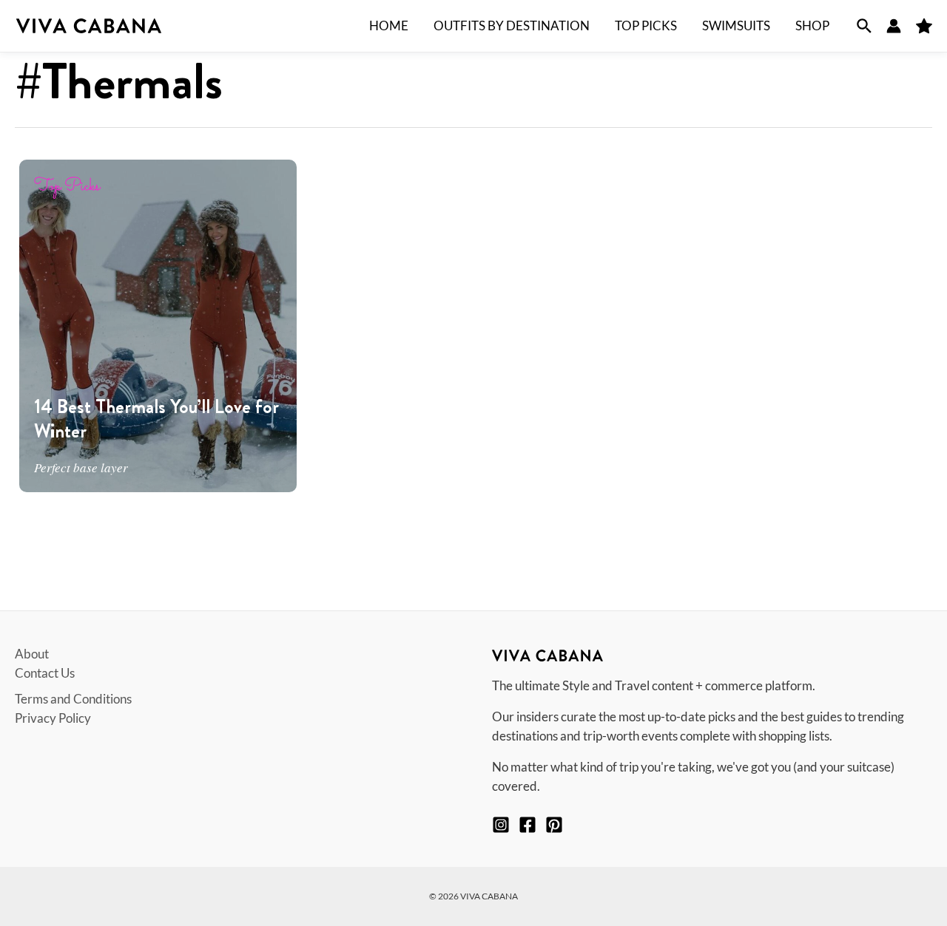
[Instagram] (501, 825)
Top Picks (67, 187)
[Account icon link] (893, 25)
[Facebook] (527, 825)
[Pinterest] (554, 825)
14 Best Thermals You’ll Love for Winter (156, 419)
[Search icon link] (864, 25)
